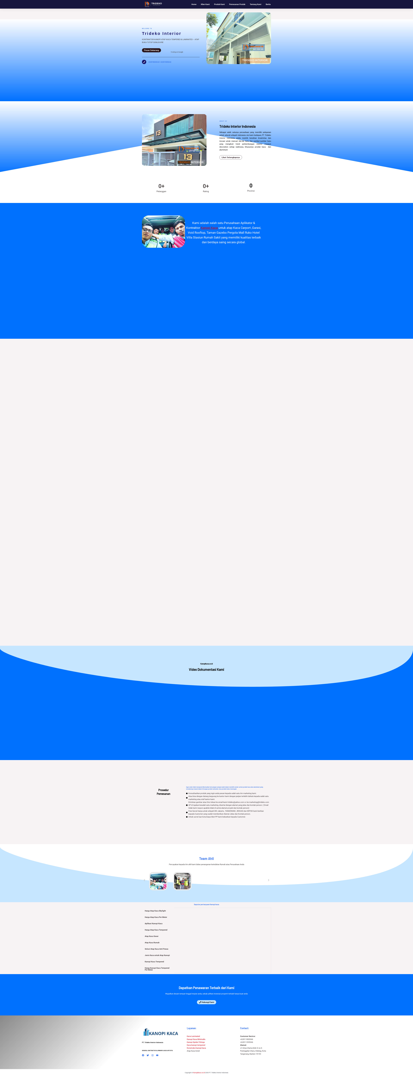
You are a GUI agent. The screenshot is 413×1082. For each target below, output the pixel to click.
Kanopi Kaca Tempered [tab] (154, 962)
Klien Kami (205, 4)
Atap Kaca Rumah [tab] (152, 942)
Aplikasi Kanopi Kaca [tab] (153, 923)
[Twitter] (148, 1055)
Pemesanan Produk (237, 4)
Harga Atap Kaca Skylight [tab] (155, 911)
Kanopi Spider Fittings (196, 1042)
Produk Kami (219, 4)
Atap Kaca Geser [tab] (151, 936)
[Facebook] (143, 1055)
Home (193, 4)
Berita (268, 4)
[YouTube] (157, 1055)
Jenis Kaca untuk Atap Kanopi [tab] (157, 955)
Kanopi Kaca (209, 228)
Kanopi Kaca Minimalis (196, 1039)
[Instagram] (152, 1055)
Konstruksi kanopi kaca (196, 1048)
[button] (144, 880)
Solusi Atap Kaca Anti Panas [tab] (156, 949)
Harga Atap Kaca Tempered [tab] (156, 930)
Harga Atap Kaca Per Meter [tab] (156, 917)
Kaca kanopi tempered (196, 1045)
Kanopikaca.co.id (199, 1072)
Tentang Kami (255, 4)
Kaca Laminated (193, 1036)
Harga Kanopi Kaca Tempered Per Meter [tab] (157, 969)
